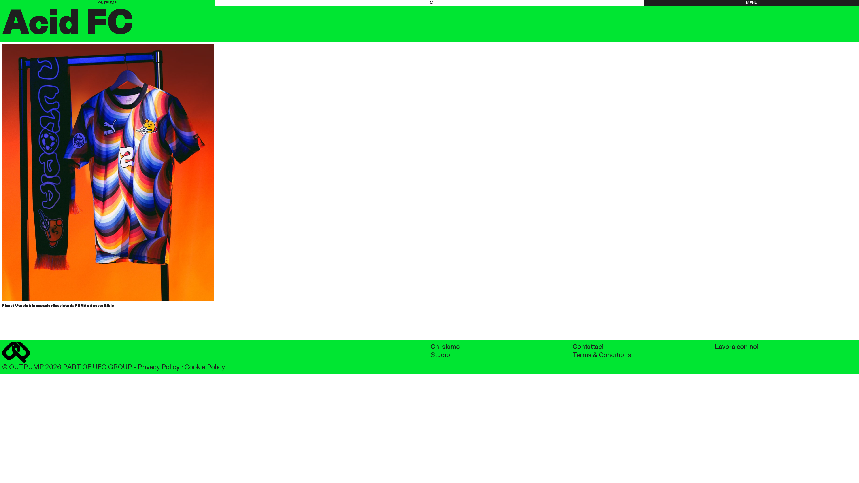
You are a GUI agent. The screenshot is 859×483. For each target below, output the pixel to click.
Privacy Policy (159, 367)
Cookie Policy (205, 367)
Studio (440, 355)
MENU (751, 3)
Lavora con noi (737, 346)
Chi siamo (445, 346)
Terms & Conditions (602, 355)
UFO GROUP (112, 367)
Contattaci (588, 346)
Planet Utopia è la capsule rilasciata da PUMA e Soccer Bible (58, 306)
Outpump (107, 3)
